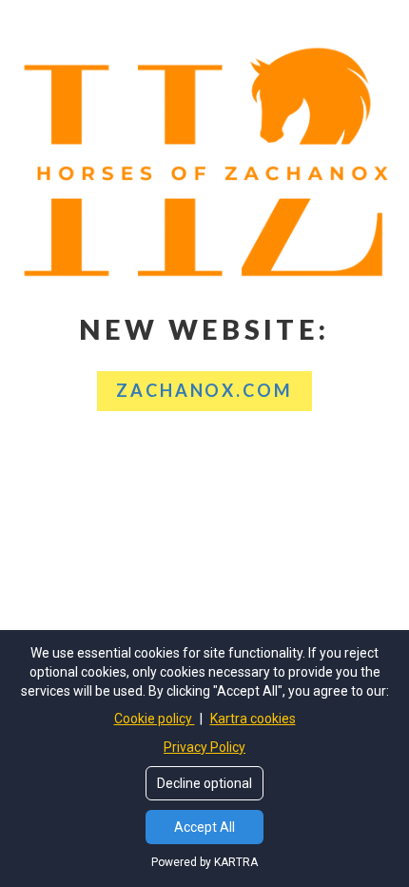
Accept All (204, 827)
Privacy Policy (204, 747)
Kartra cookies (253, 718)
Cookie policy (154, 718)
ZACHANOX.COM (204, 390)
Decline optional (204, 783)
